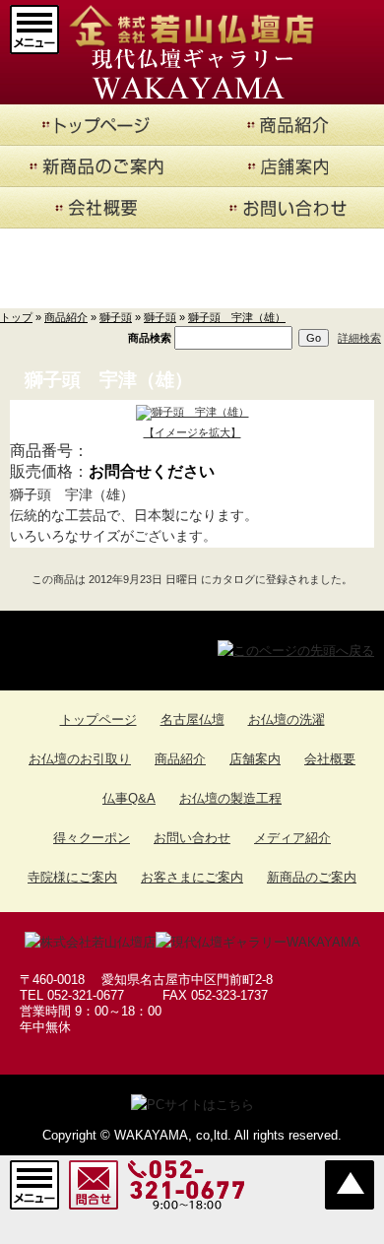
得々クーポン (91, 837)
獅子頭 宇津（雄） (237, 317)
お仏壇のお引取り (80, 759)
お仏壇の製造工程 (230, 798)
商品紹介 (66, 317)
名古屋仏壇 (192, 719)
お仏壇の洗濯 (286, 719)
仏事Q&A (129, 798)
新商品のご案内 (311, 877)
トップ (16, 317)
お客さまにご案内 (192, 877)
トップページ (98, 719)
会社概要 (329, 759)
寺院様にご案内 (72, 877)
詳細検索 (359, 338)
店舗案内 (255, 759)
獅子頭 (115, 317)
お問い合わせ (192, 837)
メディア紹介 (292, 837)
